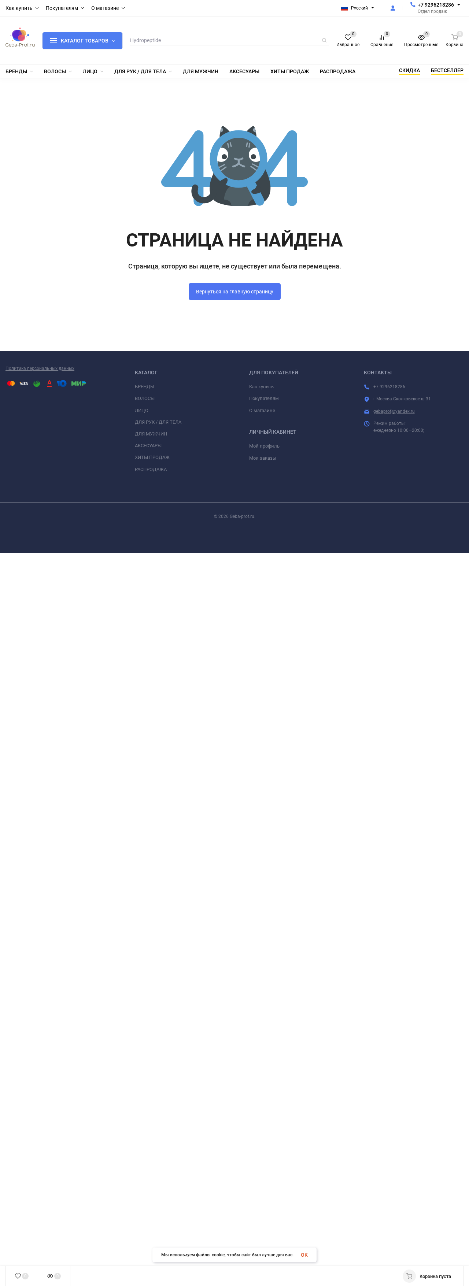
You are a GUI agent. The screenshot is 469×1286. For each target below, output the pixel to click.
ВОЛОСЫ (145, 398)
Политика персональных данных (39, 368)
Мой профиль (264, 446)
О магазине (262, 410)
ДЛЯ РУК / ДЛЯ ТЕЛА (158, 422)
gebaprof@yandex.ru (394, 411)
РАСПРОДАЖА (151, 469)
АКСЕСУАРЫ (148, 445)
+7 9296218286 (436, 5)
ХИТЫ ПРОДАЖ (152, 457)
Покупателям (264, 398)
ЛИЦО (141, 410)
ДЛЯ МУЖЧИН (151, 434)
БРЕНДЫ (144, 386)
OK (304, 1255)
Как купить (261, 386)
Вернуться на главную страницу (234, 291)
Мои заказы (262, 458)
